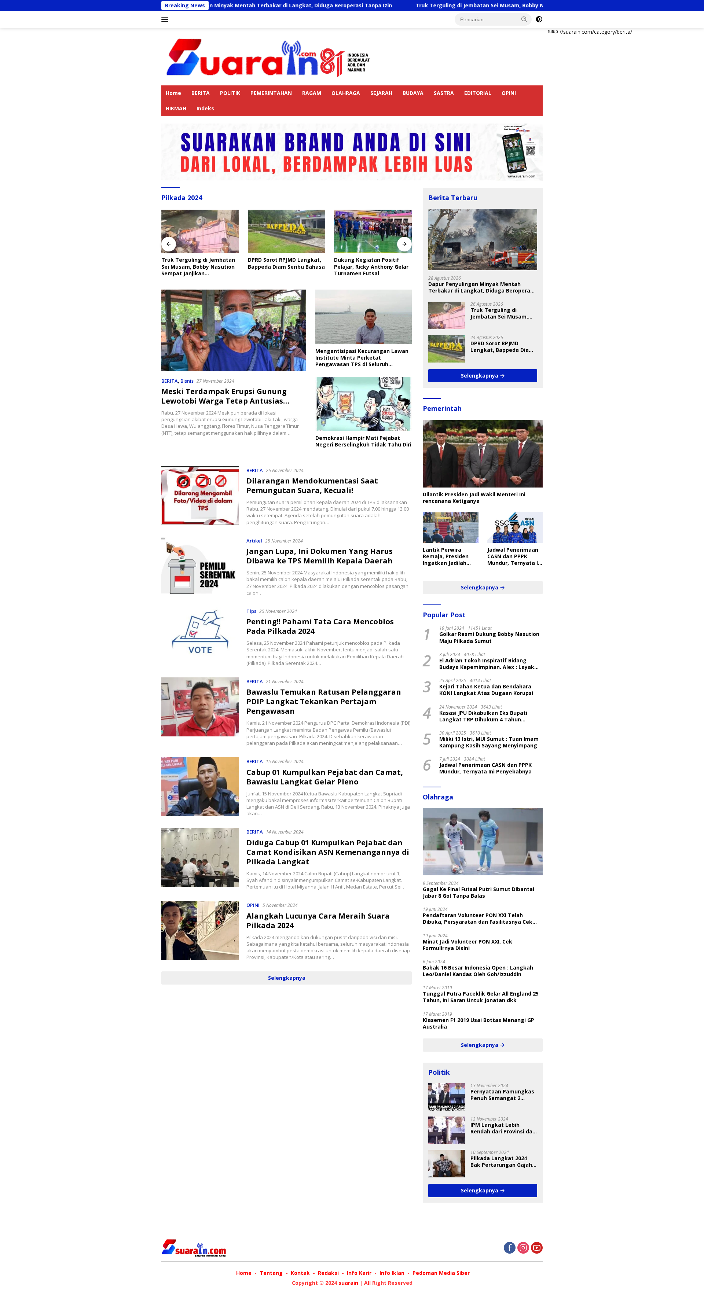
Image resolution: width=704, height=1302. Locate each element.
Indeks (205, 108)
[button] (524, 19)
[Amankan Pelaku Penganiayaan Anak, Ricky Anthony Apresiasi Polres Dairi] (373, 231)
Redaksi (328, 1272)
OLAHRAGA (345, 92)
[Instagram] (523, 1248)
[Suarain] (269, 55)
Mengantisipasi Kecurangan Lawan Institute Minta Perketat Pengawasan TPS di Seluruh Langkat (361, 358)
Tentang (271, 1272)
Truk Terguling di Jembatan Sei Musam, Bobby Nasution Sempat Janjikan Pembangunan (465, 5)
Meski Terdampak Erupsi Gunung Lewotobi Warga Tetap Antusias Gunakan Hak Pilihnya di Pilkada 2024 (233, 400)
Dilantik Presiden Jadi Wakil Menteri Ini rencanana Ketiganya (474, 497)
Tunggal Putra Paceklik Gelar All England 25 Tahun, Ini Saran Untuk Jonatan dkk (481, 997)
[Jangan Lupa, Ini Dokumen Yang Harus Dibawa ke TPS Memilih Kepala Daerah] (200, 566)
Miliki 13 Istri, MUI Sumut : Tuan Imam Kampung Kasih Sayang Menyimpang (489, 742)
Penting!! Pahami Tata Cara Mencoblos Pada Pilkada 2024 (320, 626)
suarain (348, 1282)
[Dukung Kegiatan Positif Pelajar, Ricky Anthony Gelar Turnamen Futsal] (287, 231)
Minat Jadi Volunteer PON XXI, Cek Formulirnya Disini (467, 945)
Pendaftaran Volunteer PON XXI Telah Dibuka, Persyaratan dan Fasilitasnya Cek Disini (477, 918)
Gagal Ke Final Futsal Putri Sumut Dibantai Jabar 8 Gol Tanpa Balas (478, 892)
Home (173, 92)
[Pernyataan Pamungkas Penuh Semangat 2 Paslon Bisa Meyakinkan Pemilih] (446, 1097)
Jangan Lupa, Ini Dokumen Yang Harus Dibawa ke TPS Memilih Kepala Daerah (319, 556)
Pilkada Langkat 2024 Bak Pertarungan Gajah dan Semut (501, 1161)
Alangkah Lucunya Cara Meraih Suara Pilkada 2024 (318, 920)
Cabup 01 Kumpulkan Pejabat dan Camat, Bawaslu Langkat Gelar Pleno (324, 777)
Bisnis (187, 381)
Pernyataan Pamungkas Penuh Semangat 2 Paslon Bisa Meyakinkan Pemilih (502, 1094)
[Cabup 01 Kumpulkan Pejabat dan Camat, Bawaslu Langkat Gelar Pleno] (200, 787)
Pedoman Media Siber (441, 1272)
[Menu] (166, 19)
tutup (553, 31)
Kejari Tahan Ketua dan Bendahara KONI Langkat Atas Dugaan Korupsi (486, 689)
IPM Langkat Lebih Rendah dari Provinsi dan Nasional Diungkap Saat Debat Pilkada (503, 1128)
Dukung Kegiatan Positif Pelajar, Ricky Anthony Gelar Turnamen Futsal (285, 266)
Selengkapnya (286, 977)
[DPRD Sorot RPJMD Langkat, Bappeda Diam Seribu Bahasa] (200, 231)
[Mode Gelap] (539, 19)
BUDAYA (413, 92)
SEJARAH (381, 92)
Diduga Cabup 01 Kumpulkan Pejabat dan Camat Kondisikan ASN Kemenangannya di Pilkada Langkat (327, 852)
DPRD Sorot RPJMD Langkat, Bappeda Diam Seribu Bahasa (199, 263)
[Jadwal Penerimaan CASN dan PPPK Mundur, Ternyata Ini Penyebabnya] (515, 527)
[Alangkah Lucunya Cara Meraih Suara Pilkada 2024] (200, 930)
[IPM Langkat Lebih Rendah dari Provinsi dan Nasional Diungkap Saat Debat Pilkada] (446, 1130)
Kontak (300, 1272)
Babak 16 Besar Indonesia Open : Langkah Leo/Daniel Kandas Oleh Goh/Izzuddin (478, 971)
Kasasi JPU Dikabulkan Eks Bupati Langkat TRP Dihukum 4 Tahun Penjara (483, 716)
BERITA (200, 92)
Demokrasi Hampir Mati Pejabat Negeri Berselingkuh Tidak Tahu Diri (363, 441)
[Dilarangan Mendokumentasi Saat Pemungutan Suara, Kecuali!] (200, 496)
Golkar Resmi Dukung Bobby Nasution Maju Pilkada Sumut (489, 637)
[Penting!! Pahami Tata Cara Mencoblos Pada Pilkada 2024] (200, 636)
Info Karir (359, 1272)
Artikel (254, 540)
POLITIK (230, 92)
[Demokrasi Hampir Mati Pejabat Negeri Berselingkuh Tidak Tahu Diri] (363, 404)
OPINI (509, 92)
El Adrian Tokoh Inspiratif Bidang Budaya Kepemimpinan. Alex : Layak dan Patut (486, 663)
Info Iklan (392, 1272)
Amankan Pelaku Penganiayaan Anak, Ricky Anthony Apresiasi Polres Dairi (369, 267)
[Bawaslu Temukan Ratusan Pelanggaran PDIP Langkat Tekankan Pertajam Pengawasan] (200, 711)
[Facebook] (510, 1248)
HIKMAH (176, 108)
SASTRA (444, 92)
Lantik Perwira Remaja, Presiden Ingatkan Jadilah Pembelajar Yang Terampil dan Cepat (449, 557)
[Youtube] (537, 1248)
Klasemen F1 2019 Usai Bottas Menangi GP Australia (478, 1023)
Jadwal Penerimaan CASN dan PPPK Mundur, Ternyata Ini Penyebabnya (515, 557)
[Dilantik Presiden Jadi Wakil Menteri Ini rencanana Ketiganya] (483, 454)
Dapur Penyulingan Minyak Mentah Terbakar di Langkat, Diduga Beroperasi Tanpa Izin (211, 5)
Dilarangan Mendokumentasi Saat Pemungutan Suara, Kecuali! (312, 485)
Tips (251, 611)
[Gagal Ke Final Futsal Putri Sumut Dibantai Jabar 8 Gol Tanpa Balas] (483, 841)
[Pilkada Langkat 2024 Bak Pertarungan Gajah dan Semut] (446, 1163)
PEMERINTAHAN (271, 92)
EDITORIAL (477, 92)
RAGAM (311, 92)
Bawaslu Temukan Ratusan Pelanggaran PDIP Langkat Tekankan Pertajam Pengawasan (323, 701)
